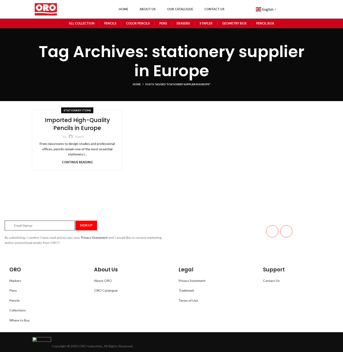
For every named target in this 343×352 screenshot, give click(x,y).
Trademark (186, 290)
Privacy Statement (94, 237)
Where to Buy (19, 320)
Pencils (14, 300)
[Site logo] (45, 9)
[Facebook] (286, 231)
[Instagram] (272, 231)
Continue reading (77, 162)
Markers (15, 281)
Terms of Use (188, 300)
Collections (17, 310)
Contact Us (271, 281)
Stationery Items (77, 110)
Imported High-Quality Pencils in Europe (77, 124)
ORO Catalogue (106, 290)
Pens (13, 290)
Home (137, 84)
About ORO (103, 281)
